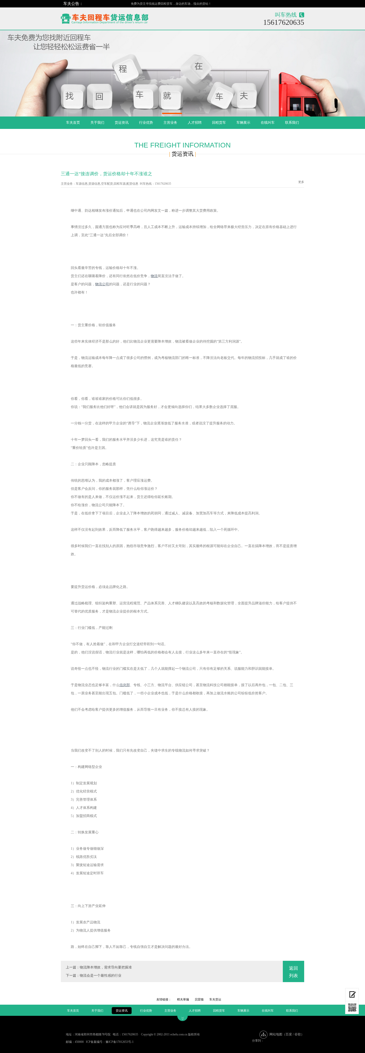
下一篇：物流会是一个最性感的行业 (93, 975)
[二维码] (352, 1007)
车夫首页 (73, 122)
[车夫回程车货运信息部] (122, 17)
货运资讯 (122, 122)
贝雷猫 (199, 999)
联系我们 (292, 122)
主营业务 (170, 122)
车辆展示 (243, 122)
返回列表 (293, 972)
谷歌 (297, 1034)
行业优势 (146, 122)
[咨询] (352, 994)
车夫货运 (215, 999)
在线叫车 (268, 122)
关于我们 (97, 122)
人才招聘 (195, 122)
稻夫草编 (183, 999)
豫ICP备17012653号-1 (120, 1042)
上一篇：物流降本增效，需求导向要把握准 (99, 967)
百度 (289, 1034)
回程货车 (219, 122)
